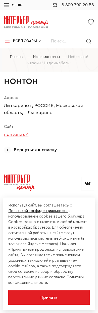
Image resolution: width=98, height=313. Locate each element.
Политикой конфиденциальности (38, 211)
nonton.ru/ (16, 134)
